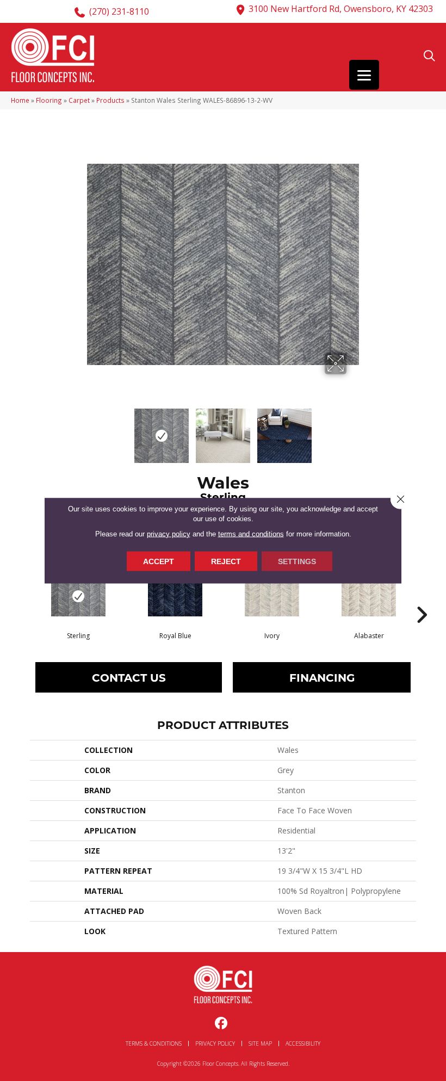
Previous (92, 430)
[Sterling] (78, 596)
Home (20, 100)
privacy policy (168, 533)
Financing (322, 677)
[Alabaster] (368, 596)
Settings (297, 561)
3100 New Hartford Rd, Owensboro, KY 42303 (341, 9)
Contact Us (129, 677)
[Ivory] (272, 596)
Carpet (79, 100)
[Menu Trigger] (364, 75)
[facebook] (222, 1023)
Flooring (49, 100)
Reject (226, 561)
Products (110, 100)
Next (353, 430)
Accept (158, 561)
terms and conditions (251, 533)
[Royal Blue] (175, 596)
